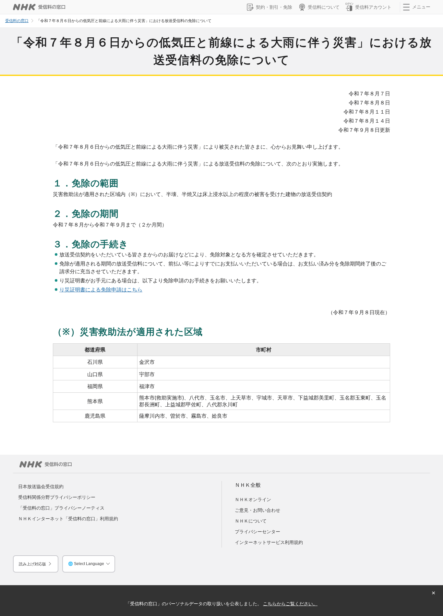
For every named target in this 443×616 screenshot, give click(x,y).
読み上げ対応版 (32, 564)
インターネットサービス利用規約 (269, 542)
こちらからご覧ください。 (290, 603)
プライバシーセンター (257, 531)
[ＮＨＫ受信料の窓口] (39, 7)
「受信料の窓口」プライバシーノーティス (61, 508)
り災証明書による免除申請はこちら (100, 289)
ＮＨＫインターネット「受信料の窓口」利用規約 (68, 518)
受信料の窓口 (17, 20)
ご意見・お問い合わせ (257, 510)
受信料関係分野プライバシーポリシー (56, 497)
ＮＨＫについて (251, 521)
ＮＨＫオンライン (253, 499)
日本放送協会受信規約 (41, 486)
